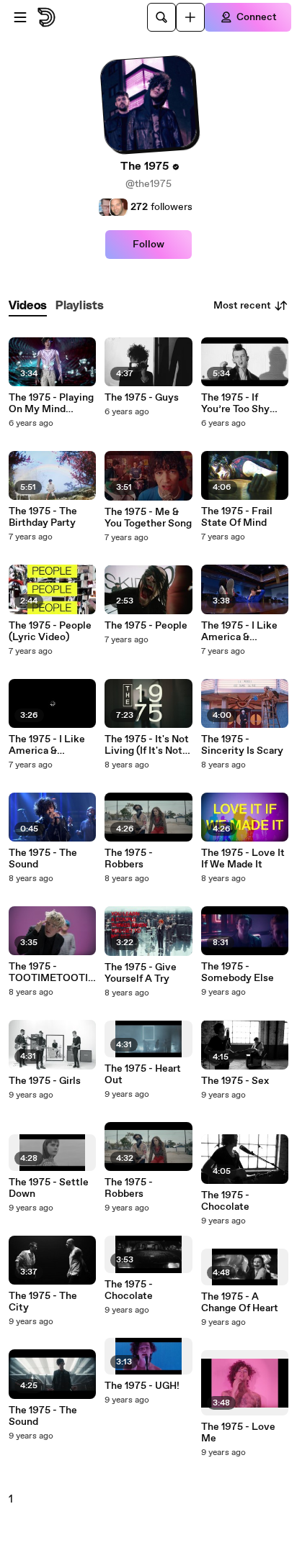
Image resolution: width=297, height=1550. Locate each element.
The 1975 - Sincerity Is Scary (242, 745)
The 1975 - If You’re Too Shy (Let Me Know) (236, 403)
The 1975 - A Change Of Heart (239, 1302)
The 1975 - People (146, 626)
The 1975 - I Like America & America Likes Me (51, 745)
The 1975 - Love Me (238, 1432)
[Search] (161, 17)
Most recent (242, 305)
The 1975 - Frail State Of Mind (236, 517)
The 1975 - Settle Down (49, 1188)
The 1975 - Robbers (129, 858)
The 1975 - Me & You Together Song (148, 517)
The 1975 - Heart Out (143, 1074)
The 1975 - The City (43, 1301)
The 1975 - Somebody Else (237, 972)
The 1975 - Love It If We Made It (243, 858)
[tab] (28, 306)
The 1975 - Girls (45, 1081)
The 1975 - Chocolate (129, 1290)
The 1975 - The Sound (43, 858)
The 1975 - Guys (142, 398)
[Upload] (190, 17)
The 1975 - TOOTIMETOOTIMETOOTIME (48, 972)
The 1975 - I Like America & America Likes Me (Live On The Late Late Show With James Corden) (243, 631)
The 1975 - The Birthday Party (43, 517)
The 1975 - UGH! (142, 1386)
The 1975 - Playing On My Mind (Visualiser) (51, 403)
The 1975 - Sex (235, 1081)
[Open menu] (20, 17)
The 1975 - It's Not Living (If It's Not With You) (147, 745)
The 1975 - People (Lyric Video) (50, 631)
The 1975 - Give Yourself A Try (141, 973)
